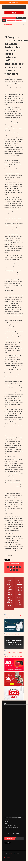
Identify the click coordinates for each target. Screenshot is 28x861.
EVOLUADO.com (17, 833)
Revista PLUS (12, 853)
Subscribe (7, 857)
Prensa (7, 77)
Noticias (9, 20)
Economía (21, 20)
